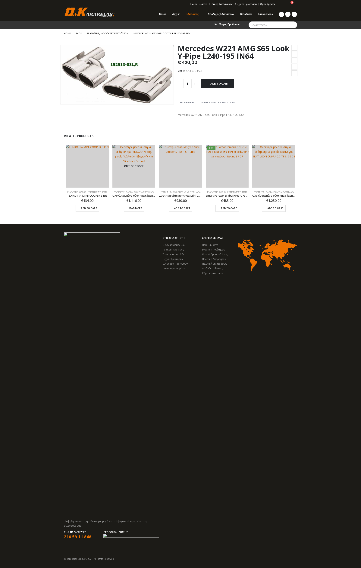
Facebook (294, 48)
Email (294, 73)
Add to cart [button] (89, 208)
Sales (162, 14)
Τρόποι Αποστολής (173, 254)
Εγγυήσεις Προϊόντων (175, 263)
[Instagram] (294, 14)
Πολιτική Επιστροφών (214, 263)
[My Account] (281, 4)
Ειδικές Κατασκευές (221, 4)
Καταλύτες (246, 14)
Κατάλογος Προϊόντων (227, 24)
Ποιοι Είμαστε (198, 4)
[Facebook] (281, 14)
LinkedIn (294, 60)
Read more (135, 208)
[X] (287, 14)
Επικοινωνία (265, 14)
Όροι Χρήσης (267, 4)
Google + (294, 67)
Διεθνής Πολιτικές (212, 268)
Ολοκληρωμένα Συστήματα (93, 192)
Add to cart (219, 84)
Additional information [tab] (218, 102)
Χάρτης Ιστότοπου (212, 273)
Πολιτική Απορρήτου (175, 268)
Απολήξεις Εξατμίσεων (221, 14)
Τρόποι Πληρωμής (173, 249)
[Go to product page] (87, 166)
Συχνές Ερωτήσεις (246, 4)
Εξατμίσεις (193, 14)
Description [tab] (186, 102)
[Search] (291, 25)
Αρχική (176, 14)
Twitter (294, 54)
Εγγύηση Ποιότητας (213, 249)
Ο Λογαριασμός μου (174, 245)
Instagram (294, 559)
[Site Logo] (89, 13)
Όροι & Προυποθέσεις (215, 254)
